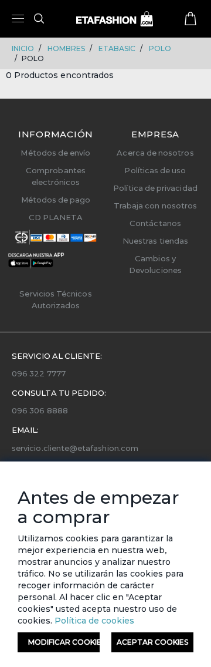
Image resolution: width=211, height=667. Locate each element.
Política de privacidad (155, 188)
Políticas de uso (155, 170)
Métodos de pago (56, 199)
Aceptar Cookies (152, 642)
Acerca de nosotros (155, 152)
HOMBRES (66, 48)
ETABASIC (116, 48)
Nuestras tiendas (155, 240)
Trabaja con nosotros (155, 205)
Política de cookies (93, 620)
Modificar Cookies (64, 642)
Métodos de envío (55, 152)
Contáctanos (155, 223)
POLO (160, 48)
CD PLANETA (56, 217)
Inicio (23, 48)
